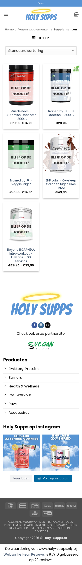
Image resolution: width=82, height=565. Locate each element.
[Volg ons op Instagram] (41, 325)
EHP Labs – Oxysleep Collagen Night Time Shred (61, 184)
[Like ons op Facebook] (34, 325)
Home (9, 29)
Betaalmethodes (60, 522)
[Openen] (21, 453)
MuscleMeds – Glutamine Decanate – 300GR (21, 115)
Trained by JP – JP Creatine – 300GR (60, 113)
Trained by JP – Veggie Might (21, 182)
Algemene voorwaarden (26, 522)
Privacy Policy (66, 525)
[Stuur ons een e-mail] (48, 325)
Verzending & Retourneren (52, 528)
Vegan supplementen (33, 29)
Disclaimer (12, 525)
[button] (6, 14)
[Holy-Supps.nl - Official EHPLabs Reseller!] (41, 14)
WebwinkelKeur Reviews (24, 554)
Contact (42, 531)
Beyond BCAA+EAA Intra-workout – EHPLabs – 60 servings (21, 255)
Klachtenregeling (38, 525)
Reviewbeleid (18, 528)
